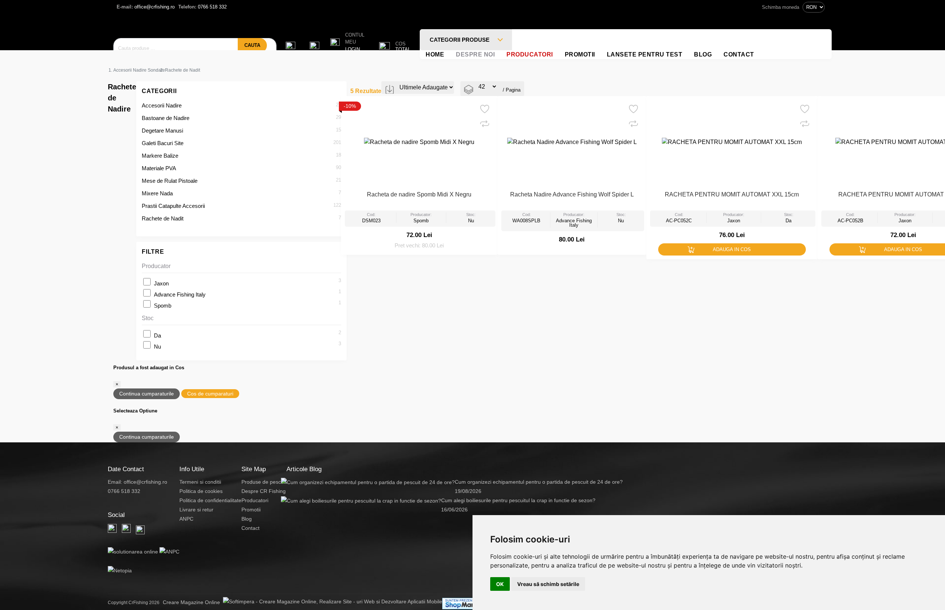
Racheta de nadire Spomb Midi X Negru (419, 194)
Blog (703, 54)
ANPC (186, 519)
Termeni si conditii (200, 482)
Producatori (529, 54)
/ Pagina (511, 90)
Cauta (252, 45)
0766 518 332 (202, 7)
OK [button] (500, 584)
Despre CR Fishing (263, 491)
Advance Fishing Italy (180, 294)
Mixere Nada (157, 193)
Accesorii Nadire (162, 105)
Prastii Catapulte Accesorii (173, 206)
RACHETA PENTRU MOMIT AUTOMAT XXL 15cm (732, 194)
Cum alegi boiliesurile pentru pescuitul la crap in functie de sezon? (518, 500)
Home (435, 54)
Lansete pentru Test (645, 54)
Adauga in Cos (732, 249)
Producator (156, 266)
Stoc (148, 318)
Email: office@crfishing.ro (137, 482)
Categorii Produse (460, 40)
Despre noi (475, 54)
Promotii (580, 54)
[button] (347, 42)
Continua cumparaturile (146, 394)
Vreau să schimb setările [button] (548, 584)
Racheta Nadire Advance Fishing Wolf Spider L (572, 194)
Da (157, 335)
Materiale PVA (159, 168)
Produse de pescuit (263, 482)
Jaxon (161, 283)
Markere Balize (160, 155)
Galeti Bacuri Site (162, 143)
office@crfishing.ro (146, 7)
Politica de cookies (201, 491)
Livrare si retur (196, 510)
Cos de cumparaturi (210, 394)
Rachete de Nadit (162, 218)
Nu (157, 346)
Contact (739, 54)
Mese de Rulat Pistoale (169, 181)
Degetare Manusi (162, 130)
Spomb (162, 305)
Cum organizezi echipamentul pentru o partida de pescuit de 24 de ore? (539, 482)
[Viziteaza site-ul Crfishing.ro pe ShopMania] (463, 603)
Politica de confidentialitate (210, 500)
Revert (488, 106)
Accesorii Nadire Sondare (139, 70)
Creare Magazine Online (193, 602)
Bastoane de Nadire (165, 118)
